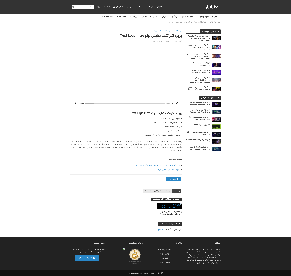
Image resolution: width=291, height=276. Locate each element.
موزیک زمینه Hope (201, 125)
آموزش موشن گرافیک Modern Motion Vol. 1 (201, 71)
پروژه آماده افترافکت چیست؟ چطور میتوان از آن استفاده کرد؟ (157, 165)
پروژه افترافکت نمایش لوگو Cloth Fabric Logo (199, 118)
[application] (126, 76)
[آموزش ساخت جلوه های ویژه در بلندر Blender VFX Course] (216, 88)
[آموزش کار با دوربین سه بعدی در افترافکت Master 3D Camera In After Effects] (216, 55)
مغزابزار (212, 6)
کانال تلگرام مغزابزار (85, 258)
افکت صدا (122, 16)
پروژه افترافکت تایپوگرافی (162, 191)
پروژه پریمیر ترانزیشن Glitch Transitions (198, 133)
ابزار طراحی (149, 6)
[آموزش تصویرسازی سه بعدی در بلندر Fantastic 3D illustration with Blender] (216, 79)
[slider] (125, 103)
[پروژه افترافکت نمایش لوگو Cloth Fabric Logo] (216, 119)
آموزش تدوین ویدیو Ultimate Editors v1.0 (199, 64)
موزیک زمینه (108, 16)
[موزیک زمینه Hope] (216, 126)
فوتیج (144, 16)
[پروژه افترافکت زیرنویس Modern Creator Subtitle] (216, 104)
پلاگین (174, 16)
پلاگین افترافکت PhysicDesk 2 (198, 141)
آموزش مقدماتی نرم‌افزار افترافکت (168, 169)
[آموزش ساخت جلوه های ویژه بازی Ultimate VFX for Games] (216, 46)
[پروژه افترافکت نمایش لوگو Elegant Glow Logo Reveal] (169, 206)
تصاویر (154, 16)
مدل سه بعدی (187, 16)
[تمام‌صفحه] (177, 103)
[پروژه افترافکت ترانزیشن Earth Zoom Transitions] (216, 149)
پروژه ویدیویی (203, 16)
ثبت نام (107, 6)
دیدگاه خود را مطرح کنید (158, 41)
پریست (134, 16)
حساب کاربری (118, 6)
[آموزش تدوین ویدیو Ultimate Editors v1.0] (216, 64)
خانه (219, 22)
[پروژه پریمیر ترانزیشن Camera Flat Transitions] (216, 111)
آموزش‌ (159, 6)
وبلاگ (139, 6)
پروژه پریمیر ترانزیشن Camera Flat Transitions (199, 111)
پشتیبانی (130, 6)
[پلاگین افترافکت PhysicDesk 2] (216, 141)
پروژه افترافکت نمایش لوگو (161, 31)
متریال (164, 16)
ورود (98, 6)
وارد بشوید (160, 229)
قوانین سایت (165, 253)
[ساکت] (173, 103)
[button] (126, 76)
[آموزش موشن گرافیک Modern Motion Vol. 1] (216, 72)
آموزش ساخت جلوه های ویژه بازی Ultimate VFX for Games (198, 47)
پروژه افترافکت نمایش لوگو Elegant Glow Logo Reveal (170, 213)
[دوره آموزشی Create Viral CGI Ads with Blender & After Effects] (216, 38)
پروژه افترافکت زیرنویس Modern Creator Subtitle (199, 103)
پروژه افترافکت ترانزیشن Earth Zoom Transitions (200, 148)
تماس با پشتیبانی (164, 249)
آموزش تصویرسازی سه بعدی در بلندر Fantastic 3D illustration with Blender (198, 80)
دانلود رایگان (148, 191)
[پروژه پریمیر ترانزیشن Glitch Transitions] (216, 134)
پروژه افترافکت (202, 22)
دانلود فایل (172, 179)
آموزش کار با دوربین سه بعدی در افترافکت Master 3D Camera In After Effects (198, 56)
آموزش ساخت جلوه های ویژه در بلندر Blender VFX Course (198, 88)
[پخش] (76, 103)
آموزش (216, 16)
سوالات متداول (165, 262)
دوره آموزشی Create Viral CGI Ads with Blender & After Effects (199, 38)
